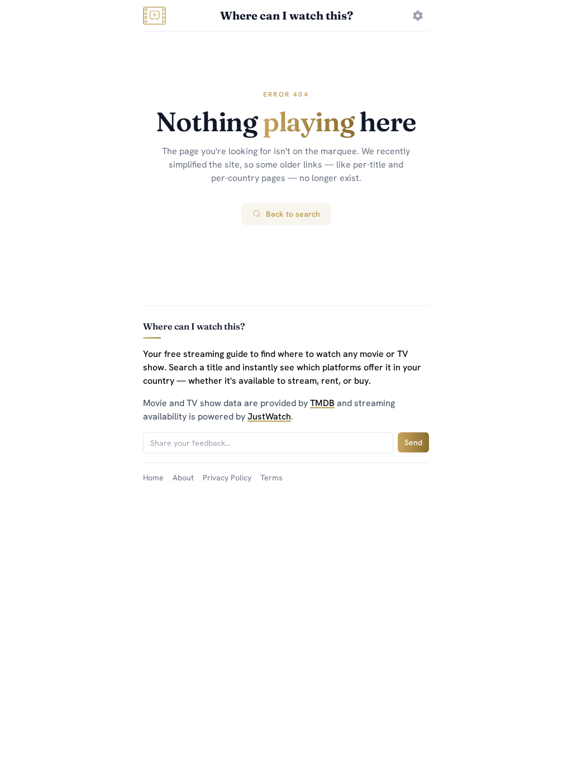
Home (153, 478)
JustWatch (269, 416)
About (183, 478)
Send (413, 442)
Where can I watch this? (286, 15)
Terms (271, 478)
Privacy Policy (227, 478)
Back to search (293, 214)
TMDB (322, 403)
